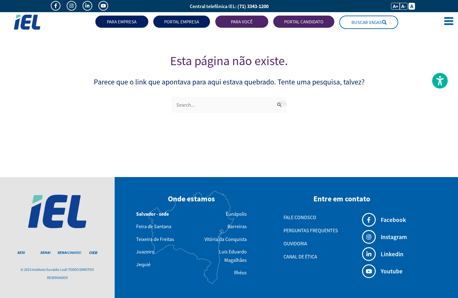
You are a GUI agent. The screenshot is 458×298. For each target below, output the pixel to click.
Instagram (394, 237)
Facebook (393, 220)
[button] (449, 22)
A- (403, 6)
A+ (395, 6)
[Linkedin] (369, 254)
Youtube (392, 271)
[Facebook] (369, 220)
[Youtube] (369, 271)
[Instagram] (369, 237)
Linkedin (392, 254)
